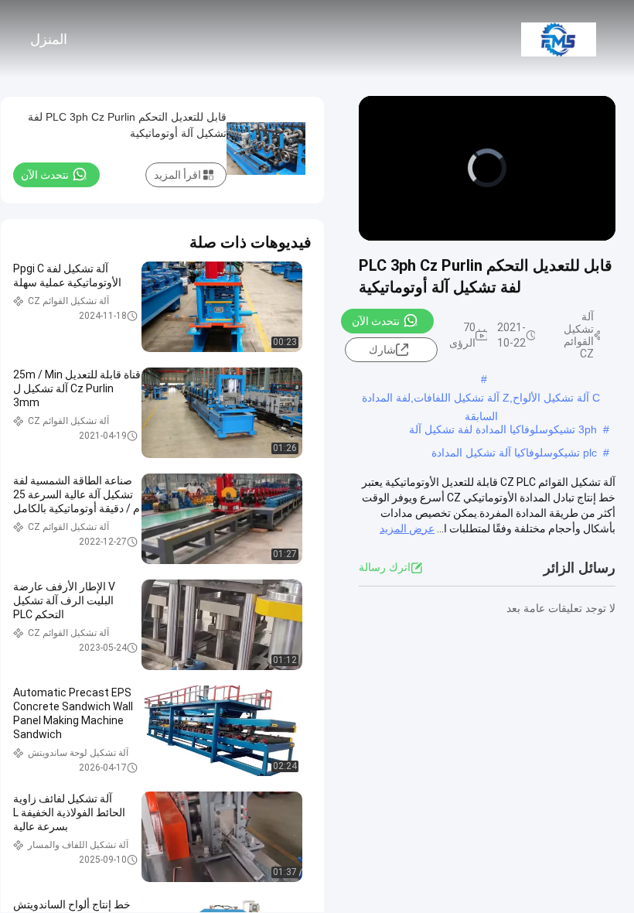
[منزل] (558, 38)
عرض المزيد (407, 528)
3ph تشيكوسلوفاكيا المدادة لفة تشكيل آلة (503, 429)
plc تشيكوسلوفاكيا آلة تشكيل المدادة (514, 452)
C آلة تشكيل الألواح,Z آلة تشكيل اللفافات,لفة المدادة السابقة (481, 399)
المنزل (48, 39)
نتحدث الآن (376, 321)
